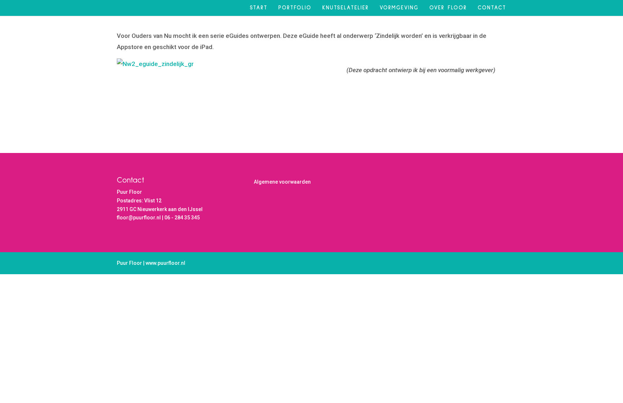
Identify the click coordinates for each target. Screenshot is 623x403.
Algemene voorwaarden (282, 182)
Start (259, 7)
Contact (492, 7)
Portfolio (295, 7)
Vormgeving (399, 7)
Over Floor (448, 7)
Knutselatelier (345, 7)
